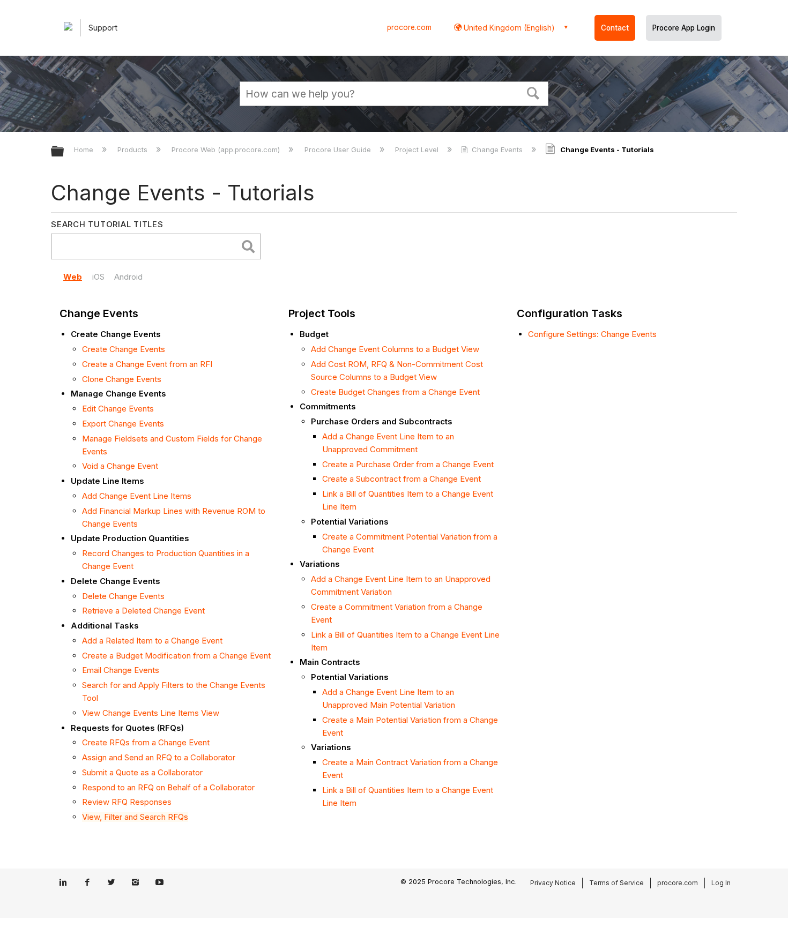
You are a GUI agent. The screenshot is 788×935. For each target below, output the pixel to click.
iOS (98, 277)
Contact (615, 28)
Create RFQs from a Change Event (146, 742)
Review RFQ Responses (127, 802)
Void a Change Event (120, 466)
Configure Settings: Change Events (592, 334)
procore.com (409, 27)
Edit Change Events (118, 408)
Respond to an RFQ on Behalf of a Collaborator (168, 787)
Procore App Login (683, 28)
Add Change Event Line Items (136, 496)
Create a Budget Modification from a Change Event (176, 655)
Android (128, 277)
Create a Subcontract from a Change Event (401, 479)
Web (72, 277)
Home (84, 149)
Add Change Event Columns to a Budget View (395, 349)
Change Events (497, 149)
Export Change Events (123, 423)
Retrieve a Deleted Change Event (143, 610)
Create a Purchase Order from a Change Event (408, 464)
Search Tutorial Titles (107, 224)
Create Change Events (123, 349)
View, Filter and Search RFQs (135, 817)
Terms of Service (616, 883)
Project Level (418, 149)
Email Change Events (120, 670)
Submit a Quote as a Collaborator (142, 772)
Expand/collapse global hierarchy (64, 152)
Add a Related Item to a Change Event (152, 640)
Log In (721, 883)
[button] (533, 92)
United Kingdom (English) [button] (508, 27)
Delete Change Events (123, 596)
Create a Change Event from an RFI (147, 364)
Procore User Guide (338, 149)
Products (133, 149)
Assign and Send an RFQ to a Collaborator (158, 757)
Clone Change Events (121, 379)
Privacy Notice (553, 883)
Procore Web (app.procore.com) (227, 149)
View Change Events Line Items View (150, 713)
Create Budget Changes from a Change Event (395, 392)
